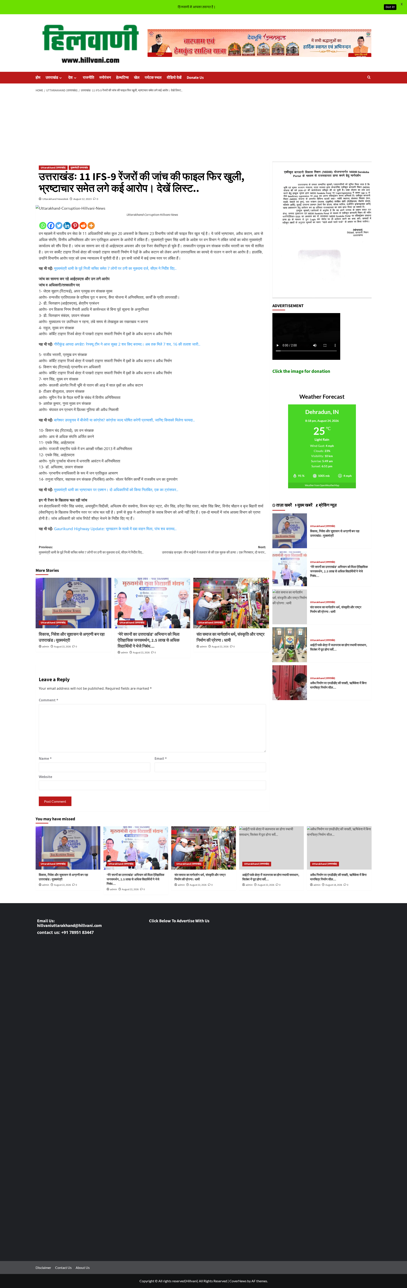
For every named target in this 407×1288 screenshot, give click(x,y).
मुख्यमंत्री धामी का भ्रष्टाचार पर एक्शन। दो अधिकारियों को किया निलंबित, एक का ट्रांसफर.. (116, 489)
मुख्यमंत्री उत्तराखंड (79, 167)
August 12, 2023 (82, 199)
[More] (91, 225)
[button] (369, 77)
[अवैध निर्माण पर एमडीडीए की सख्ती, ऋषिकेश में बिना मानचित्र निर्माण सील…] (289, 682)
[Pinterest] (75, 225)
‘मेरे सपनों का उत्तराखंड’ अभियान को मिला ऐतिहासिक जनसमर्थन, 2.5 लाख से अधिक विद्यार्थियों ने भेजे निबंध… (149, 640)
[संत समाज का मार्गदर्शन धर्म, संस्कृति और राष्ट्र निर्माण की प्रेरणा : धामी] (231, 603)
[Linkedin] (67, 225)
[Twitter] (59, 225)
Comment (48, 700)
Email (161, 758)
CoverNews (238, 1281)
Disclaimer (43, 1267)
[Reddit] (83, 225)
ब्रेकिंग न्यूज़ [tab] (327, 505)
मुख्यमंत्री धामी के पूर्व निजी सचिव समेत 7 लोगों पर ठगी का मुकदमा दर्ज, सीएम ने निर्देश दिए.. (115, 268)
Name (45, 758)
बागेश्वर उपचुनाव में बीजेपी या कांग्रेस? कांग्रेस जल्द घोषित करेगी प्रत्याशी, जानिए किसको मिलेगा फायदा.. (124, 419)
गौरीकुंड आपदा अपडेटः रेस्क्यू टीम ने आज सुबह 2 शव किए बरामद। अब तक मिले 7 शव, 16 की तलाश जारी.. (127, 344)
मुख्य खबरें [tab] (304, 505)
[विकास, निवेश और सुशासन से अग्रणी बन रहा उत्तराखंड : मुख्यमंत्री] (73, 603)
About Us (83, 1267)
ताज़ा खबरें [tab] (283, 505)
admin (45, 646)
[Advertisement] (203, 127)
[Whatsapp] (42, 225)
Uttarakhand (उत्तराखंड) (53, 167)
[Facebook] (50, 225)
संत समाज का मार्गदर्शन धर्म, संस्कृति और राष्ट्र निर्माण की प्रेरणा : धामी (231, 637)
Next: (214, 550)
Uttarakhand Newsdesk (55, 199)
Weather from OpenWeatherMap (322, 485)
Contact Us (63, 1267)
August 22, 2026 (62, 646)
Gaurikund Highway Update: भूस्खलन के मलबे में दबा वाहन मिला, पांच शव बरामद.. (115, 528)
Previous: (91, 550)
